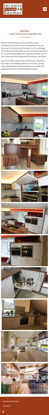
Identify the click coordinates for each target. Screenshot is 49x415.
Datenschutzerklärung (11, 401)
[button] (45, 9)
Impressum (7, 406)
